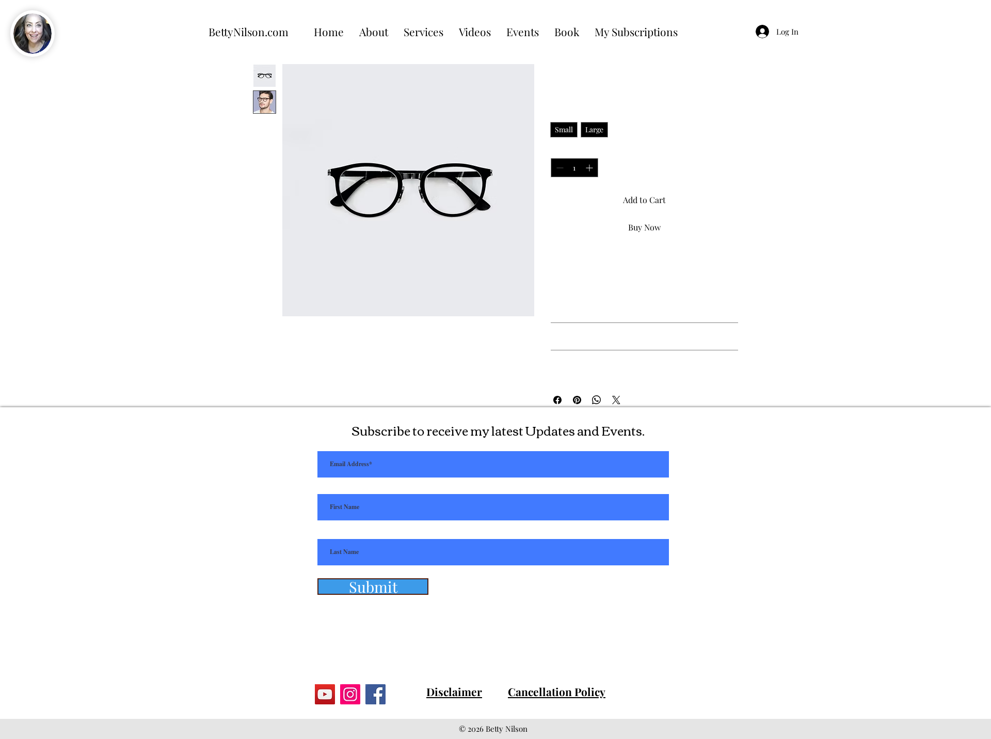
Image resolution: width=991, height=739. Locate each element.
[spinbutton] (574, 168)
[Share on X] (616, 400)
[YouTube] (325, 694)
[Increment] (590, 168)
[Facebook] (375, 694)
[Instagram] (350, 694)
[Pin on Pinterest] (577, 400)
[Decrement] (558, 168)
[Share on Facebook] (557, 400)
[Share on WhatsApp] (596, 400)
